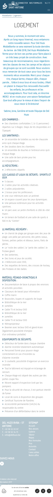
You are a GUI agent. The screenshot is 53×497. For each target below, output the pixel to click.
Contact (32, 449)
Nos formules (35, 3)
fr (49, 3)
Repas (31, 438)
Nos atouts (33, 429)
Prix (30, 443)
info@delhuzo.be (12, 435)
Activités (32, 446)
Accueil (32, 426)
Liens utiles (34, 452)
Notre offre (34, 455)
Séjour (31, 435)
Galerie (32, 432)
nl (46, 3)
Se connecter (21, 3)
